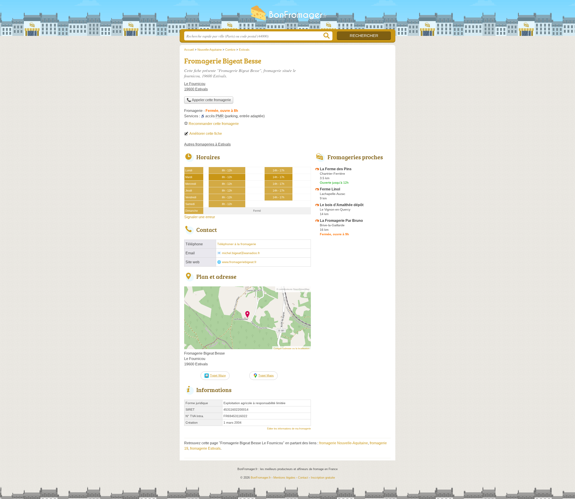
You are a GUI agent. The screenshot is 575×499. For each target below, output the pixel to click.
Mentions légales (284, 477)
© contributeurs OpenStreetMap (293, 289)
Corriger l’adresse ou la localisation (292, 348)
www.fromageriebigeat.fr (239, 262)
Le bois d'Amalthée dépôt (341, 205)
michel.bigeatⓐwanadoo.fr (241, 253)
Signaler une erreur (199, 217)
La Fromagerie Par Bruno (341, 220)
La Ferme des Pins (336, 169)
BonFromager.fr (287, 16)
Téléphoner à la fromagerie (236, 244)
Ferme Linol (330, 189)
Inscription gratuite (323, 477)
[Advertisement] (353, 342)
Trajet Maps (266, 375)
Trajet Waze (218, 375)
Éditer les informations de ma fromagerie (289, 428)
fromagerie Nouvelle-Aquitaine (343, 443)
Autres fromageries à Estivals (207, 144)
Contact (303, 477)
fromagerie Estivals (205, 448)
